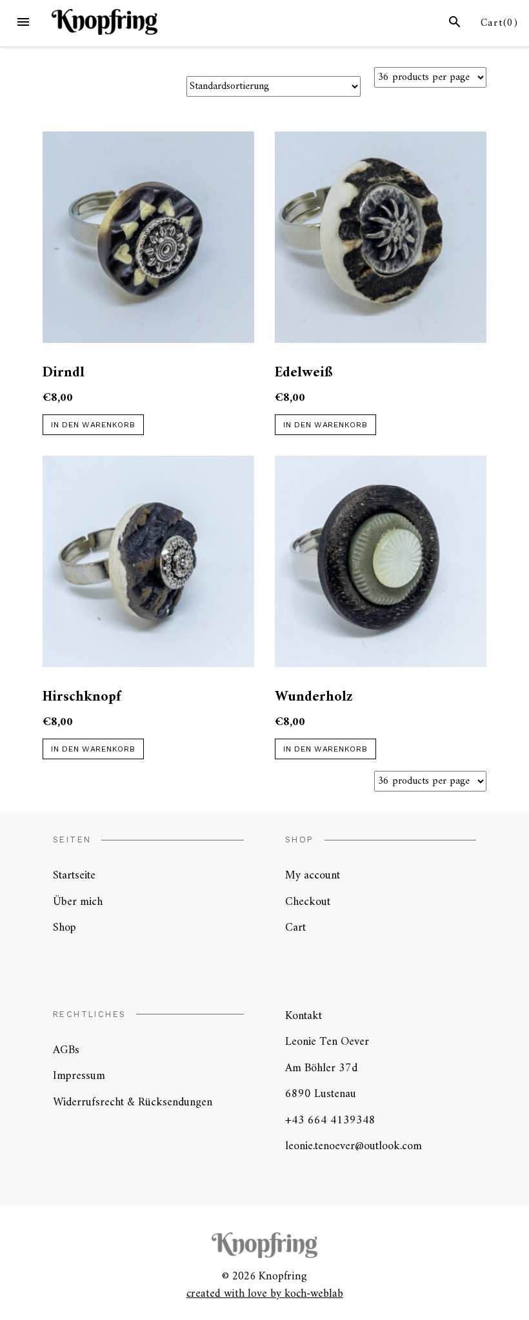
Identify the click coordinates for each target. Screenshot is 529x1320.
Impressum (79, 1076)
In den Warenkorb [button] (93, 424)
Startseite (74, 876)
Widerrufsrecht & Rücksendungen (132, 1102)
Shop (64, 928)
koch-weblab (313, 1294)
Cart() (500, 23)
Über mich (78, 902)
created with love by (235, 1294)
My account (312, 876)
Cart (295, 928)
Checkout (307, 902)
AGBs (66, 1050)
